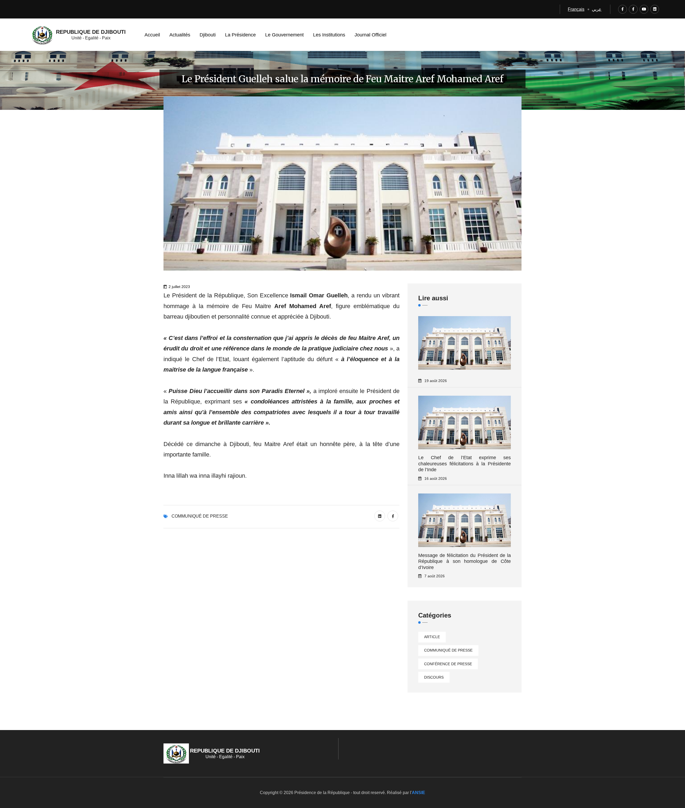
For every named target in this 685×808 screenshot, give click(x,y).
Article (432, 637)
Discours (434, 677)
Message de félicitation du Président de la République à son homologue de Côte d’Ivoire (464, 561)
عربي (597, 9)
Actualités (179, 35)
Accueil (152, 35)
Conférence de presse (448, 664)
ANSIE (418, 792)
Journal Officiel (370, 35)
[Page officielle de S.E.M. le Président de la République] (633, 9)
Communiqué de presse (200, 516)
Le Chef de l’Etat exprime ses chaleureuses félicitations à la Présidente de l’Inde (464, 463)
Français (576, 9)
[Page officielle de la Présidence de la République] (622, 9)
